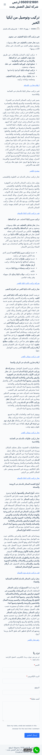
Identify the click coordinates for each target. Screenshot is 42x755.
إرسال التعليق (32, 735)
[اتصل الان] (36, 750)
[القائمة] (5, 4)
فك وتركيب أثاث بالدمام (10, 29)
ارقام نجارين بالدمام (31, 85)
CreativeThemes (22, 752)
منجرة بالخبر (34, 171)
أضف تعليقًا (34, 699)
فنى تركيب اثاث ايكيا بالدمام (28, 213)
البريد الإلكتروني (32, 676)
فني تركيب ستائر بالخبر (30, 356)
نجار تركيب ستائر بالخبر (30, 432)
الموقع (37, 687)
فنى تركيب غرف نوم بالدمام (28, 572)
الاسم (36, 665)
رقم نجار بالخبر (33, 640)
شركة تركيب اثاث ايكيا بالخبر (28, 283)
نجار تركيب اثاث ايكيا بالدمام (28, 478)
